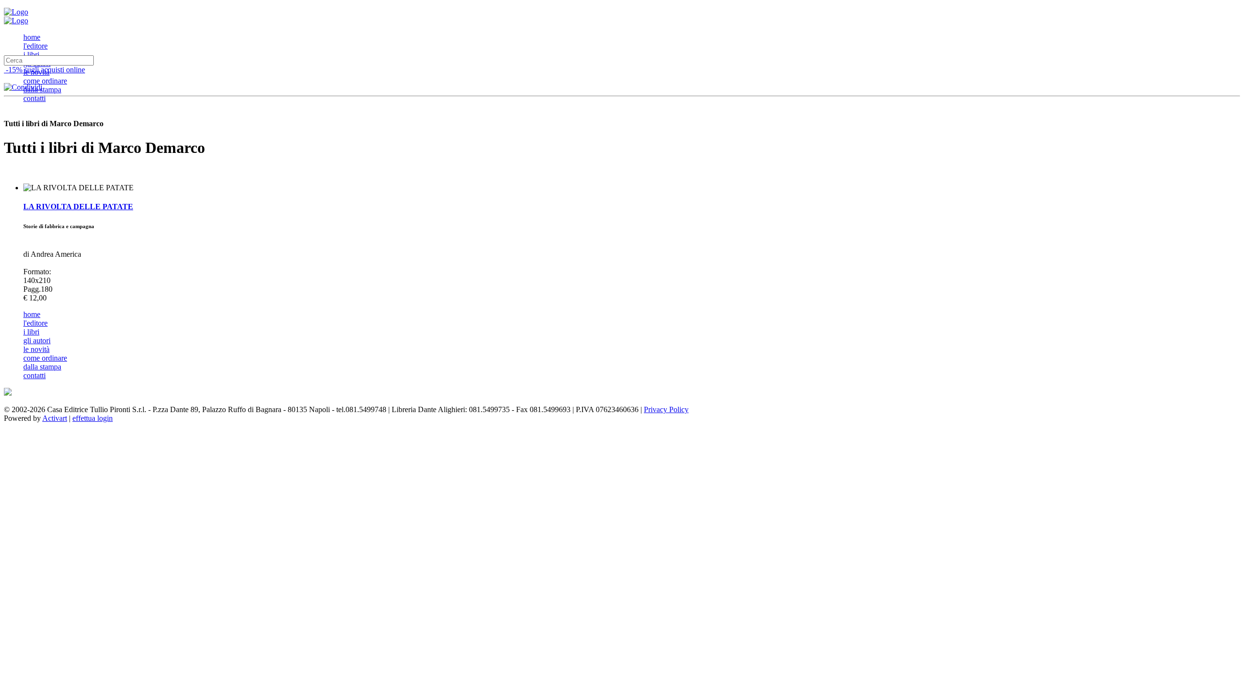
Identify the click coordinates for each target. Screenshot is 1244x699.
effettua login (92, 418)
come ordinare (45, 81)
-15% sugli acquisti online (44, 70)
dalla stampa (42, 89)
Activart (54, 418)
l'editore (35, 46)
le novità (36, 349)
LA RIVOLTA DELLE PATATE (78, 206)
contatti (34, 98)
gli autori (37, 340)
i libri (31, 54)
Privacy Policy (666, 409)
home (31, 37)
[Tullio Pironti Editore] (16, 12)
